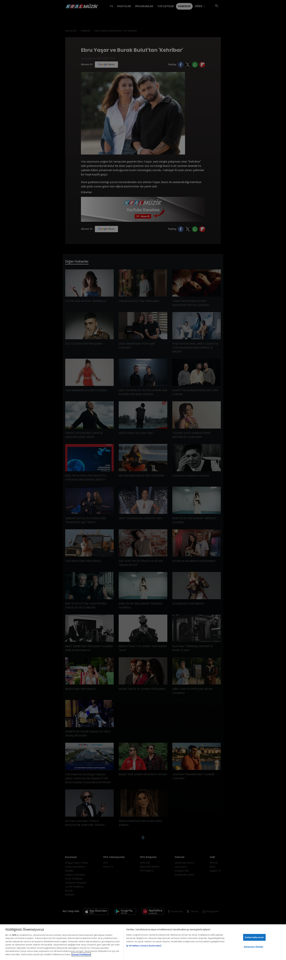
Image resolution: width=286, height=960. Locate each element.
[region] (143, 942)
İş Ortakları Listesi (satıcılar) (143, 945)
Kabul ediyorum (254, 937)
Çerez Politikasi (81, 954)
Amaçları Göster (253, 946)
